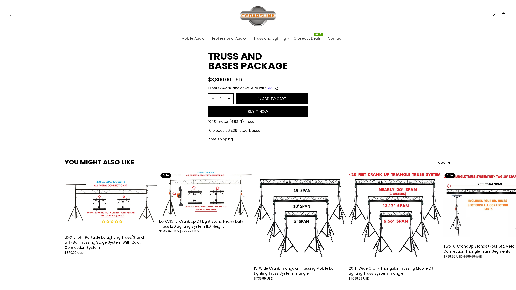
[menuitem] (194, 38)
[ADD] (151, 227)
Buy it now (258, 111)
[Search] (9, 14)
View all (445, 163)
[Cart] (503, 14)
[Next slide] (447, 225)
